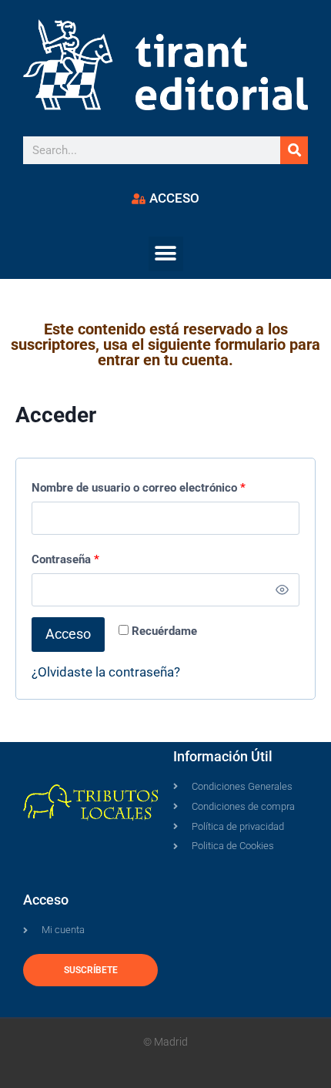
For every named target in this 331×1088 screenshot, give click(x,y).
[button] (166, 254)
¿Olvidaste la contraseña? (106, 672)
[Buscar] (294, 150)
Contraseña (69, 556)
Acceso (68, 634)
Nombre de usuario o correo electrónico (142, 484)
